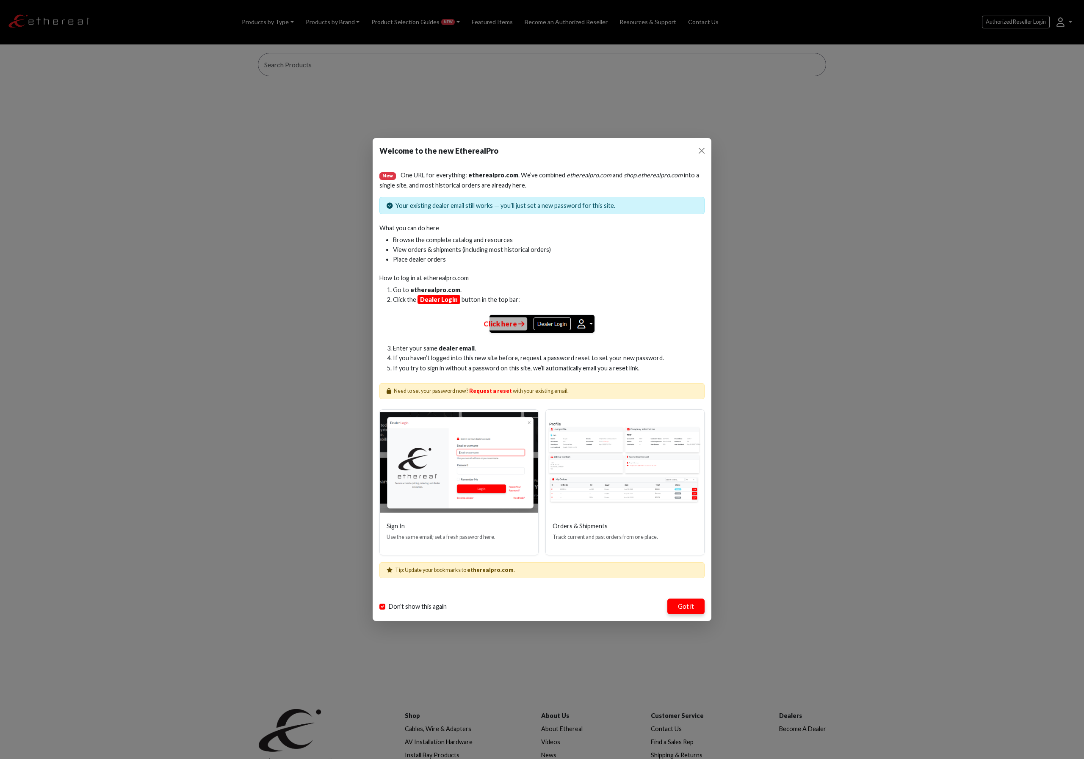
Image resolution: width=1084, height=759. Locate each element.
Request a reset (490, 391)
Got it (686, 606)
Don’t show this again (418, 606)
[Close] (701, 150)
